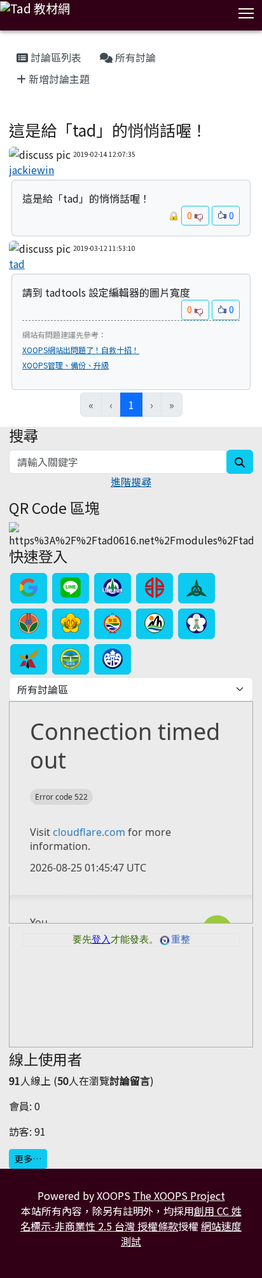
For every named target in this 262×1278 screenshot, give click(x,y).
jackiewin (31, 169)
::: (12, 41)
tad (17, 263)
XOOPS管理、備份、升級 (65, 365)
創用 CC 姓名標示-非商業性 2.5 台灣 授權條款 (131, 1218)
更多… (28, 1158)
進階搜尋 (131, 481)
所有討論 (134, 57)
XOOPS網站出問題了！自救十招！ (80, 349)
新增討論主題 (58, 78)
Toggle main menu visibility (246, 12)
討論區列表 (54, 57)
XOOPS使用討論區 (46, 114)
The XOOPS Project (179, 1195)
